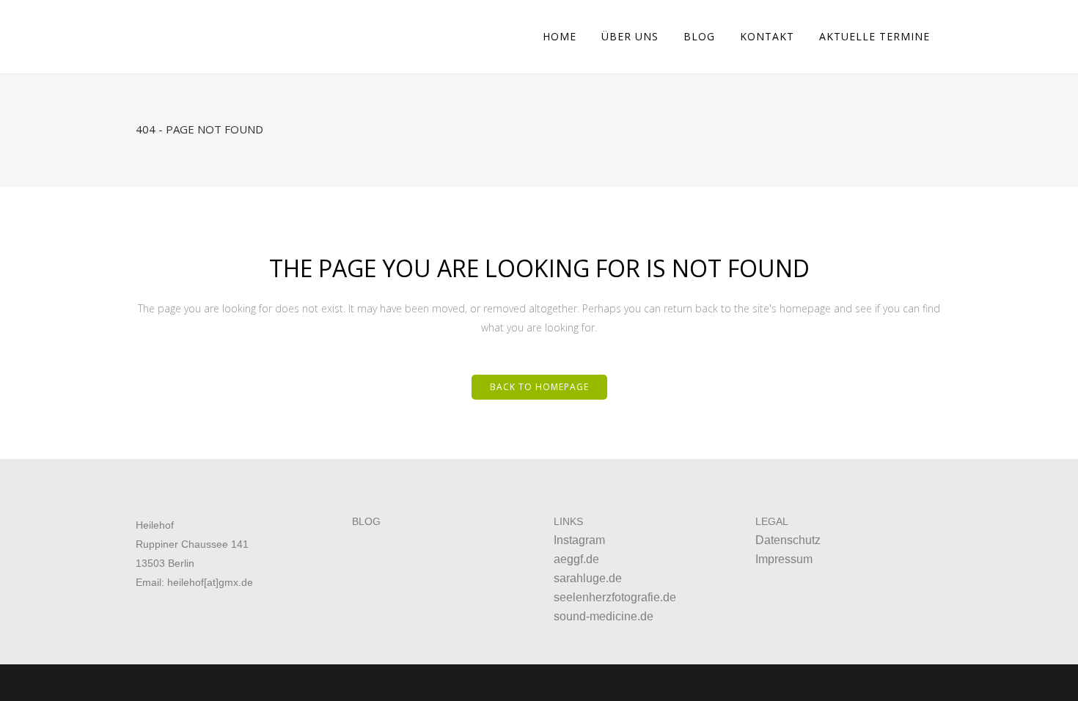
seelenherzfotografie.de (615, 597)
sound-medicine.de (603, 616)
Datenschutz (788, 540)
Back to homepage (539, 387)
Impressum (784, 559)
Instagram (579, 540)
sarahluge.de (588, 578)
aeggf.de (576, 559)
